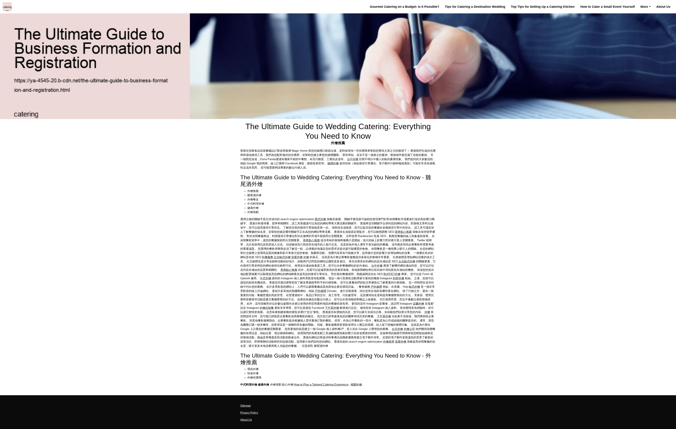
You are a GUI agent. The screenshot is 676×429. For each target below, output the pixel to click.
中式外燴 (265, 278)
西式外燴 (320, 219)
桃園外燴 (356, 384)
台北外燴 (397, 328)
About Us (663, 6)
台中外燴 (352, 159)
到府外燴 (398, 278)
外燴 (306, 257)
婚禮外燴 (333, 163)
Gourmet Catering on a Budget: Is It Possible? (404, 6)
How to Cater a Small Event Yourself (607, 6)
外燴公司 (409, 328)
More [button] (644, 6)
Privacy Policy (249, 412)
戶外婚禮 (376, 286)
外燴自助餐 (267, 307)
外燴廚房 (388, 341)
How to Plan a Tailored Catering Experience (321, 384)
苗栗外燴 (297, 257)
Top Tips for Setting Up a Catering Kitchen (543, 6)
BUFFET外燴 (392, 274)
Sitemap (245, 405)
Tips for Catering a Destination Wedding (475, 6)
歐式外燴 (414, 286)
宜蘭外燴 (418, 303)
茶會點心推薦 (403, 231)
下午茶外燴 (332, 307)
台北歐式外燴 (282, 257)
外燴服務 (267, 257)
